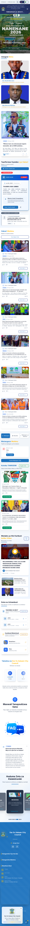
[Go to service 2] (10, 819)
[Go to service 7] (17, 819)
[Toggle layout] (21, 908)
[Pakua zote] (23, 618)
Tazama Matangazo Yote (15, 460)
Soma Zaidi (4, 153)
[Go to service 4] (13, 819)
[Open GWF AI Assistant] (26, 922)
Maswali (4, 2)
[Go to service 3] (12, 819)
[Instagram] (13, 846)
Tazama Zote (24, 611)
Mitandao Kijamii (12, 2)
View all (26, 538)
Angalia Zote (23, 465)
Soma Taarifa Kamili (10, 207)
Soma (9, 223)
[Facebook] (17, 846)
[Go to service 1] (9, 819)
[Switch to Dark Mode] (17, 2)
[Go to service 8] (20, 819)
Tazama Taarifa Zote (10, 168)
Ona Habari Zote (15, 237)
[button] (15, 756)
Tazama (11, 454)
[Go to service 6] (16, 819)
